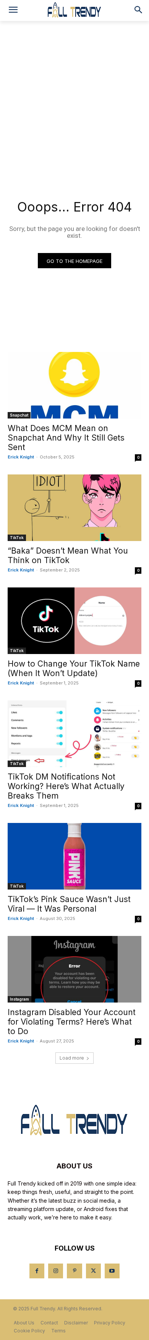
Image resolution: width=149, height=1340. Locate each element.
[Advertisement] (74, 99)
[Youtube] (112, 1271)
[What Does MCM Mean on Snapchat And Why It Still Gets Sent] (74, 385)
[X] (93, 1271)
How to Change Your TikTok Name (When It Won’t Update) (74, 668)
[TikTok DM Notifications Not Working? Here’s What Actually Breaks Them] (74, 733)
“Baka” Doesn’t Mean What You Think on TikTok (68, 555)
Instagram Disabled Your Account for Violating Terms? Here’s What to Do (72, 1021)
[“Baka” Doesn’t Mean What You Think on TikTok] (74, 507)
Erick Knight (21, 457)
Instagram (19, 999)
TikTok (17, 537)
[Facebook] (36, 1271)
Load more (72, 1058)
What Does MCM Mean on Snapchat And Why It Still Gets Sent (66, 437)
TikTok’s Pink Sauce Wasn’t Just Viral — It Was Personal (69, 903)
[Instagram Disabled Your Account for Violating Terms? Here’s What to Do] (74, 969)
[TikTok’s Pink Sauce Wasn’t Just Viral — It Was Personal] (74, 856)
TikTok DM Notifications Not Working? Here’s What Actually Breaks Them (66, 786)
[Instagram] (55, 1271)
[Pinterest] (74, 1271)
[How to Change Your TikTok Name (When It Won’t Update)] (74, 620)
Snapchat (19, 415)
